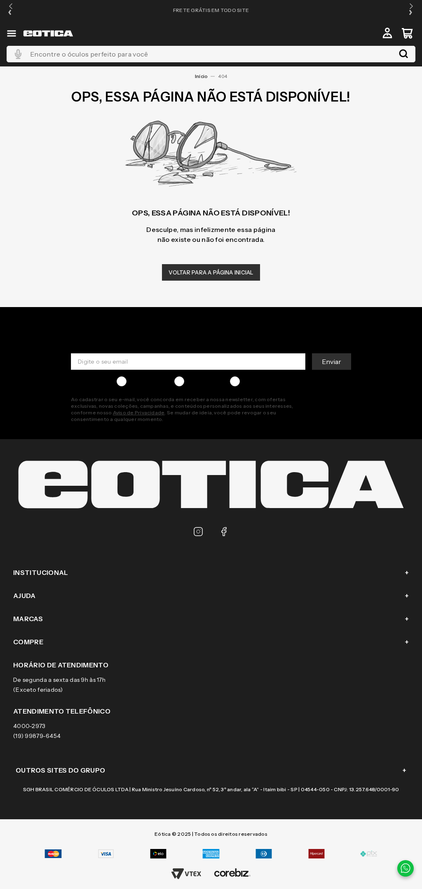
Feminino (200, 381)
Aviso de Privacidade (139, 412)
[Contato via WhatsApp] (405, 868)
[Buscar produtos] (403, 54)
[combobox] (211, 54)
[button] (11, 10)
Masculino (144, 381)
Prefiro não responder (274, 381)
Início (201, 76)
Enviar (331, 361)
